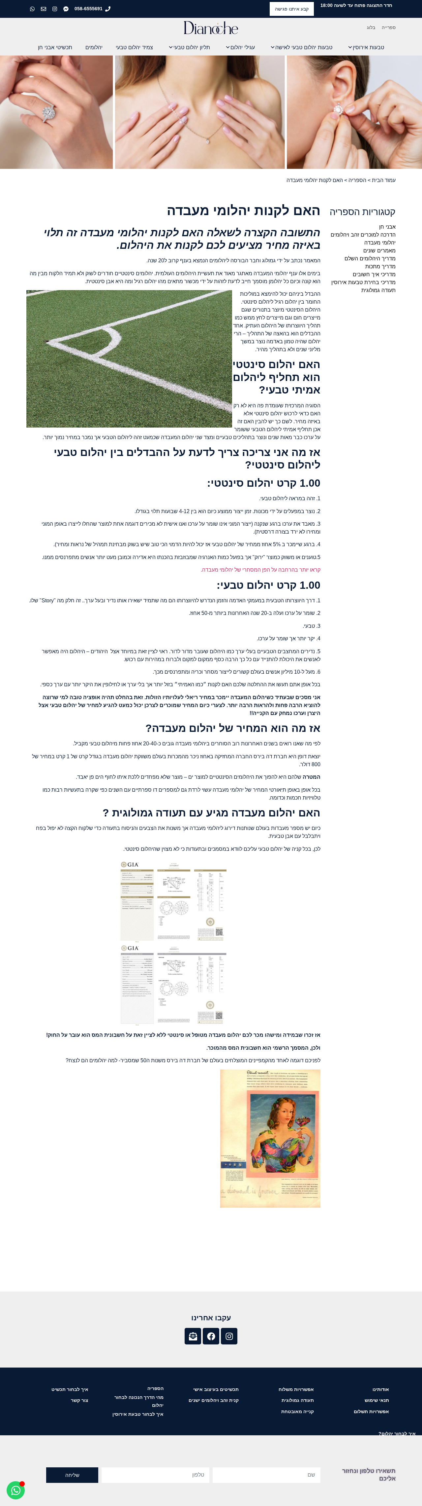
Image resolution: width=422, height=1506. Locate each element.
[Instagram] (229, 1336)
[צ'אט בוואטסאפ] (33, 9)
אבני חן (387, 226)
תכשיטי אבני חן (55, 47)
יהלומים (94, 47)
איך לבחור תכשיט (69, 1389)
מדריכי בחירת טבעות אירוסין (363, 282)
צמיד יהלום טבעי (134, 47)
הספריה (357, 180)
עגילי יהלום (242, 47)
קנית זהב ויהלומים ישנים (214, 1400)
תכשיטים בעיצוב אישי (216, 1389)
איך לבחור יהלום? (397, 1433)
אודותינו (381, 1389)
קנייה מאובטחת (297, 1411)
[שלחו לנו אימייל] (44, 9)
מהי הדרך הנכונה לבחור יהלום (139, 1401)
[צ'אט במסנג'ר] (66, 9)
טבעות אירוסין (368, 47)
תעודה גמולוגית (378, 290)
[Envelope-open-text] (193, 1336)
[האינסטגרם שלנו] (55, 9)
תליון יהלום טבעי (191, 47)
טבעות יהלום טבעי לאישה (303, 47)
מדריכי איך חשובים (374, 274)
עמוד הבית (384, 180)
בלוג (371, 27)
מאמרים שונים (379, 250)
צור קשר (79, 1400)
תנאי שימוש (377, 1400)
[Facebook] (211, 1336)
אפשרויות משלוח (296, 1389)
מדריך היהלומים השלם (370, 258)
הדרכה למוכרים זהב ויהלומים (363, 234)
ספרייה (389, 27)
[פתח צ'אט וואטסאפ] (16, 1490)
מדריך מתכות (380, 266)
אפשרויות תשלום (371, 1411)
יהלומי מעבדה (380, 242)
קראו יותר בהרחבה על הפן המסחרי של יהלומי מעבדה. (259, 570)
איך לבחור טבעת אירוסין (138, 1414)
